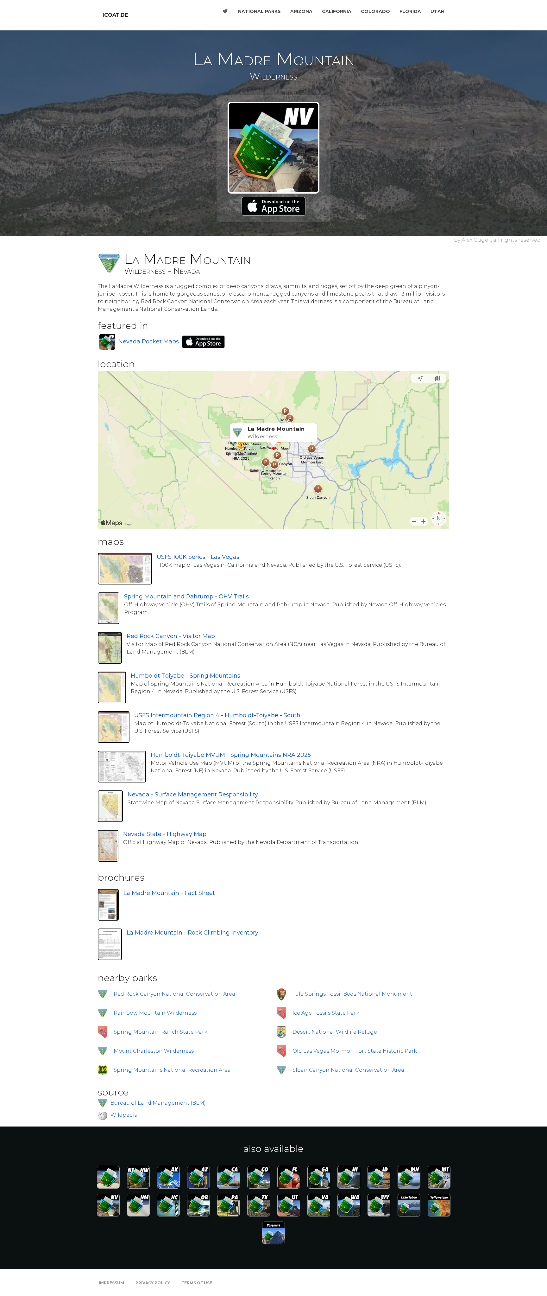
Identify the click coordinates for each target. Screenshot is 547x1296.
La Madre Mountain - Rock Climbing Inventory (192, 932)
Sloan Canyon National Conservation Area (348, 1070)
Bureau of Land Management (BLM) (158, 1103)
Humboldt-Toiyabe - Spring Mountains (185, 675)
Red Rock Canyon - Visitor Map (171, 636)
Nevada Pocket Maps (148, 341)
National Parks (259, 11)
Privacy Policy (152, 1282)
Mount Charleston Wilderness (154, 1051)
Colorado (375, 11)
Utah (437, 11)
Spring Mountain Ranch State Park (160, 1032)
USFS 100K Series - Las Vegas (198, 556)
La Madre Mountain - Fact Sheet (169, 893)
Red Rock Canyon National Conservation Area (174, 994)
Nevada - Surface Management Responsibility (193, 794)
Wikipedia (124, 1115)
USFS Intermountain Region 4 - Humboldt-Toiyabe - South (217, 715)
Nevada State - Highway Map (164, 834)
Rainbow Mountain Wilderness (155, 1013)
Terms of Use (196, 1282)
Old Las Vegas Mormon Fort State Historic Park (354, 1051)
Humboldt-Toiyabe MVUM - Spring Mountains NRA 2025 (231, 754)
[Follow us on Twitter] (225, 11)
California (336, 11)
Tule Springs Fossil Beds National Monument (352, 994)
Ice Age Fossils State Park (325, 1013)
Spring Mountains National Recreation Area (172, 1070)
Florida (410, 11)
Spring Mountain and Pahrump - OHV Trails (186, 596)
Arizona (301, 11)
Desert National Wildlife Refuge (334, 1032)
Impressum (111, 1282)
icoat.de (115, 15)
